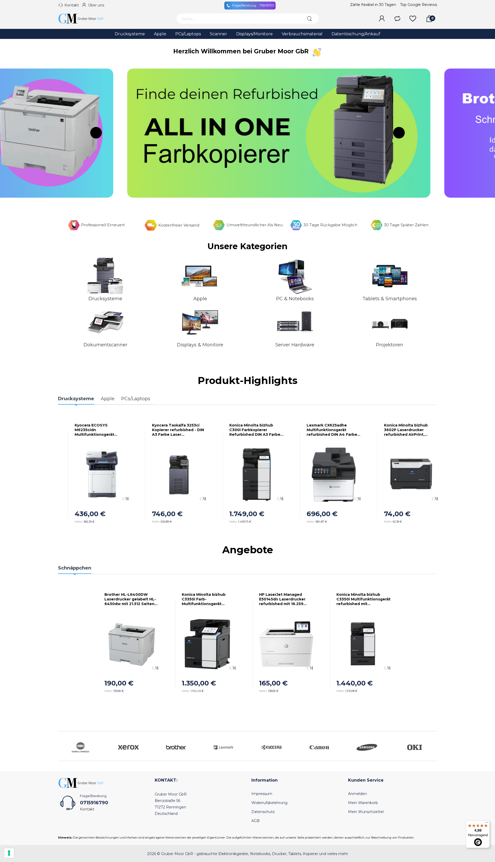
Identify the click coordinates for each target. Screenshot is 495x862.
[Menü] (487, 824)
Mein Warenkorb (363, 802)
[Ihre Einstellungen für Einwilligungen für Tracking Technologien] (9, 853)
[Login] (381, 19)
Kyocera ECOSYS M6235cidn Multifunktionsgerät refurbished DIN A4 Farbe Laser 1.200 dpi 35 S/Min (91, 430)
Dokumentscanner (105, 345)
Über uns (96, 5)
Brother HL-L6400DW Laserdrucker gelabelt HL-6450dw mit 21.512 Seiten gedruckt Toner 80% (130, 599)
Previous (96, 132)
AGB (255, 820)
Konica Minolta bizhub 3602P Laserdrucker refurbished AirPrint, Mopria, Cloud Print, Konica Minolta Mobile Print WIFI (401, 430)
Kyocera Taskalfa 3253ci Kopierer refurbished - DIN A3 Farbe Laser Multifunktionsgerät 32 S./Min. (169, 430)
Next (399, 132)
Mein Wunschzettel (366, 811)
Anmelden (357, 793)
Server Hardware (294, 345)
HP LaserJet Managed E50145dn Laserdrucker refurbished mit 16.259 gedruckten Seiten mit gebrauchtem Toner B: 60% (286, 599)
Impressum (261, 793)
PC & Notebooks (295, 299)
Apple (200, 299)
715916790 (253, 5)
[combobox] (238, 18)
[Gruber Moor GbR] (85, 18)
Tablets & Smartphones (389, 299)
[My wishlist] (412, 19)
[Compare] (397, 19)
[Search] (309, 18)
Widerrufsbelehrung (269, 802)
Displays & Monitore (200, 345)
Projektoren (389, 345)
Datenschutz (263, 811)
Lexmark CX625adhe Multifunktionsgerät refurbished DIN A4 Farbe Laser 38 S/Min (323, 430)
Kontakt (71, 5)
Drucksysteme (105, 299)
